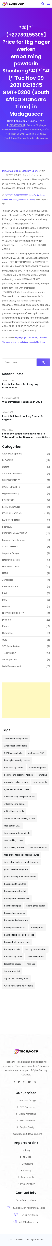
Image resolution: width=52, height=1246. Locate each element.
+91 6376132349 (29, 1215)
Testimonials (27, 1177)
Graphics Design (10, 553)
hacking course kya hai (15, 891)
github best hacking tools (16, 869)
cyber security (40, 782)
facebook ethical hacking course (19, 818)
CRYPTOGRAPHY (11, 480)
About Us (27, 1157)
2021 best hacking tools (15, 745)
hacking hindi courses (14, 913)
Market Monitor (27, 1120)
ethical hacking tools (14, 811)
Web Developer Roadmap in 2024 (22, 402)
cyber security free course (16, 789)
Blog (27, 1150)
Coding (5, 467)
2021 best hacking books (16, 738)
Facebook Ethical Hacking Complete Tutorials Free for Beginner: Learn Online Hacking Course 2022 (25, 437)
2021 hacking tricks (13, 753)
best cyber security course (17, 760)
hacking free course (35, 905)
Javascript (7, 580)
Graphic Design (27, 1127)
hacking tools (37, 927)
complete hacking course (16, 782)
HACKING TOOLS (11, 566)
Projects (6, 619)
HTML (5, 573)
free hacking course (13, 840)
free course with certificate (17, 833)
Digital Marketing (10, 493)
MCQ (4, 599)
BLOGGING (7, 460)
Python (5, 626)
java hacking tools (35, 956)
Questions (7, 633)
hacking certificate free (15, 884)
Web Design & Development (27, 1134)
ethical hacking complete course (19, 796)
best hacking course (14, 767)
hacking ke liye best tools (16, 920)
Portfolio (31, 964)
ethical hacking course (15, 804)
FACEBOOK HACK (11, 520)
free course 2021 (12, 825)
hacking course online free (16, 898)
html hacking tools (13, 956)
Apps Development (12, 453)
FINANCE (7, 526)
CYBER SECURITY (11, 487)
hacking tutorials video (35, 949)
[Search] (42, 3)
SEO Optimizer (27, 1107)
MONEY (6, 606)
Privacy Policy (27, 1184)
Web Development (11, 666)
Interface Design (27, 1100)
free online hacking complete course (21, 862)
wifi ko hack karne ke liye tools (18, 985)
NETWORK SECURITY (13, 613)
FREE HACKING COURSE (14, 533)
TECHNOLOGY (9, 653)
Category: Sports (30, 171)
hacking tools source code (17, 942)
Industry (27, 1170)
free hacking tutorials (14, 847)
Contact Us (27, 1163)
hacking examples (12, 905)
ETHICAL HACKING (12, 513)
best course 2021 (36, 753)
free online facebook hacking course (21, 855)
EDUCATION (8, 500)
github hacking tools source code (20, 876)
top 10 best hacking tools (16, 978)
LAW (4, 593)
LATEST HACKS (10, 586)
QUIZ (4, 639)
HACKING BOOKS (11, 560)
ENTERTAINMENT (11, 507)
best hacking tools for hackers (18, 775)
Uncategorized (9, 659)
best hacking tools (37, 767)
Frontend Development (13, 540)
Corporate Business (12, 473)
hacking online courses (15, 927)
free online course (38, 847)
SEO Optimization (11, 646)
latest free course (12, 964)
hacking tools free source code (19, 935)
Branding (43, 775)
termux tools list (12, 971)
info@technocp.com (29, 1222)
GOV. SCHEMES (10, 546)
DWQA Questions (11, 171)
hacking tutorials (12, 949)
